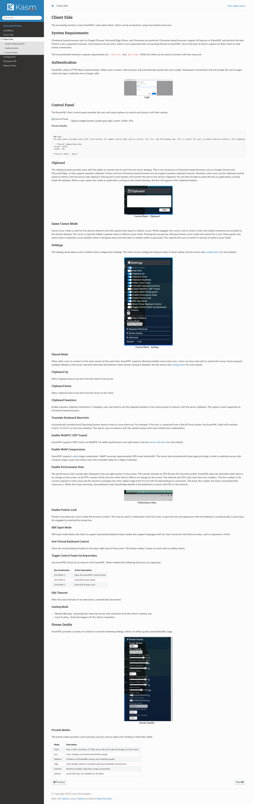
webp (75, 456)
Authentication (12, 48)
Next (238, 782)
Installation (8, 30)
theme (81, 799)
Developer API (9, 61)
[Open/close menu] (1, 39)
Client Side (8, 39)
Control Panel (11, 52)
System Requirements (15, 44)
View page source (236, 6)
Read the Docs (104, 799)
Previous (60, 782)
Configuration (9, 57)
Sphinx (65, 799)
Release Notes (9, 66)
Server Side (8, 35)
